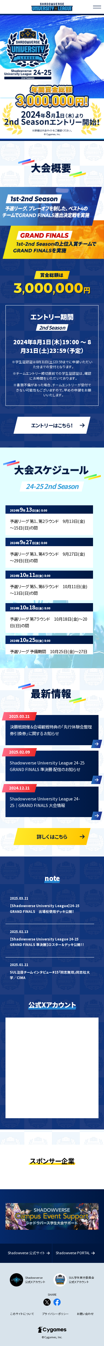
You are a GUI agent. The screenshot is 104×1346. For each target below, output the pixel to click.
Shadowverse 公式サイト (26, 1253)
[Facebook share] (57, 1303)
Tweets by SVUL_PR (26, 1022)
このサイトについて (22, 1314)
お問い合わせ (85, 1314)
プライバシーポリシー (55, 1314)
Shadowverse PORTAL (73, 1253)
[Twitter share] (47, 1303)
